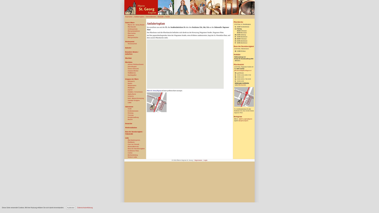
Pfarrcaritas (132, 33)
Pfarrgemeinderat (134, 31)
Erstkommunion (133, 111)
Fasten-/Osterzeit (133, 69)
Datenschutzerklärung (85, 207)
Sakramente (129, 107)
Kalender (128, 48)
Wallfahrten (132, 73)
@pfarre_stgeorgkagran (245, 119)
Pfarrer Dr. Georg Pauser (136, 25)
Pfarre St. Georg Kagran (154, 90)
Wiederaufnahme (131, 127)
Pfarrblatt (128, 58)
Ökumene (131, 35)
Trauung (131, 115)
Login (205, 160)
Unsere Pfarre (130, 22)
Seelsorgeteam (132, 29)
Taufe (130, 109)
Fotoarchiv (128, 123)
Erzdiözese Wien (133, 151)
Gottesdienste (151, 17)
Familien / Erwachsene (135, 92)
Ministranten (132, 85)
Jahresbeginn (132, 66)
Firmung (130, 113)
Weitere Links (132, 157)
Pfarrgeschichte (133, 37)
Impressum (198, 160)
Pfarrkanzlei (132, 27)
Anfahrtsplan (139, 17)
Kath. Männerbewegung (136, 98)
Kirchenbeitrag (133, 155)
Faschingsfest (132, 75)
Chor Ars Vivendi (133, 144)
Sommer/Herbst (133, 71)
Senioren (131, 96)
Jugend (130, 90)
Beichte (130, 119)
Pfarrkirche (238, 22)
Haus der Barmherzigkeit (136, 148)
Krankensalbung (133, 117)
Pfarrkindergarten (134, 140)
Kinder (130, 83)
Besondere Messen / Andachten (131, 53)
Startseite (128, 17)
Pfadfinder (131, 88)
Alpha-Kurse (132, 94)
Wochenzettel (129, 42)
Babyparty (131, 81)
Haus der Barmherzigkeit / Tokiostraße (134, 133)
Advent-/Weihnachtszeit (136, 64)
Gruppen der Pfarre (132, 79)
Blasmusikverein (133, 146)
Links (127, 138)
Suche (167, 17)
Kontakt (161, 17)
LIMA (129, 102)
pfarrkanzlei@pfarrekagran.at (242, 70)
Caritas (130, 153)
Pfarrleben (128, 62)
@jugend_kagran (243, 120)
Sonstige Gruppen (134, 100)
